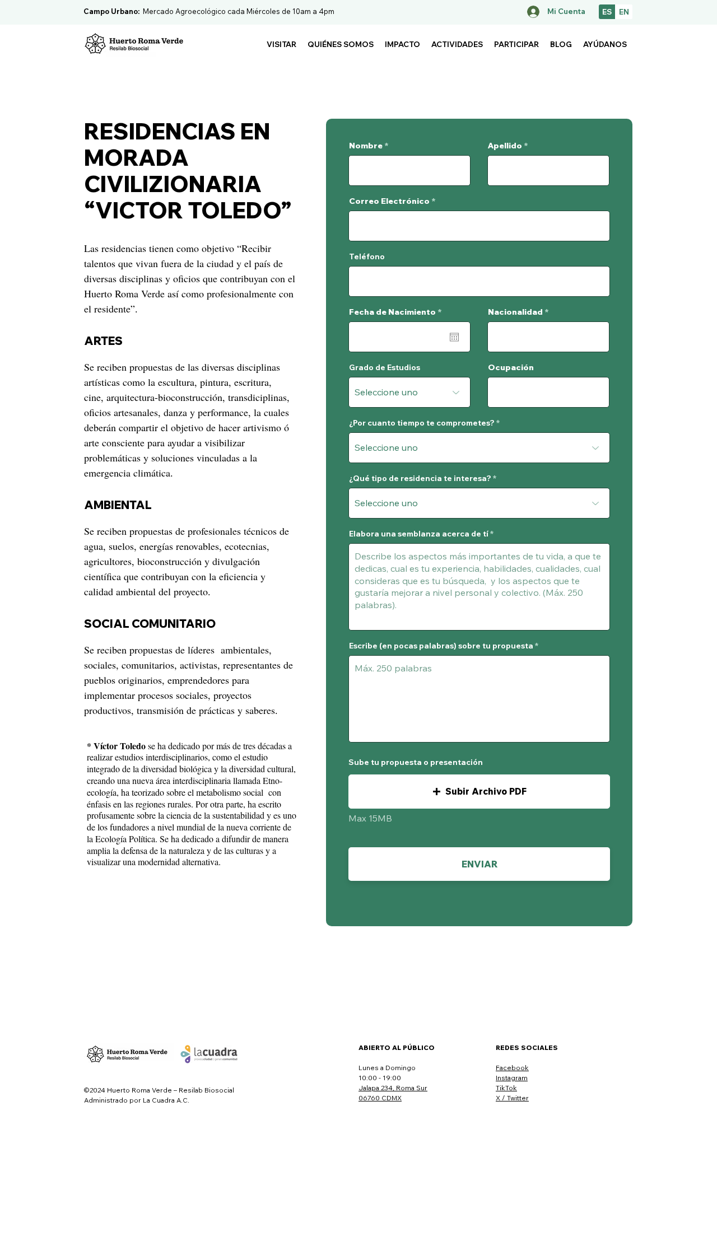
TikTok (506, 1088)
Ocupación (511, 367)
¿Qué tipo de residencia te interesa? (420, 478)
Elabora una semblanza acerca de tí (418, 534)
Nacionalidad (515, 312)
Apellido (505, 146)
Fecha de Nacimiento (398, 312)
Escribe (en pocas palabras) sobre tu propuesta (441, 646)
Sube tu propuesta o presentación (415, 762)
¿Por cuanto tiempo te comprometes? (422, 423)
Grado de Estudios (384, 367)
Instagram (512, 1077)
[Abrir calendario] (454, 337)
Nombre (366, 146)
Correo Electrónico (389, 201)
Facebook (512, 1067)
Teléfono (367, 256)
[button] (281, 44)
